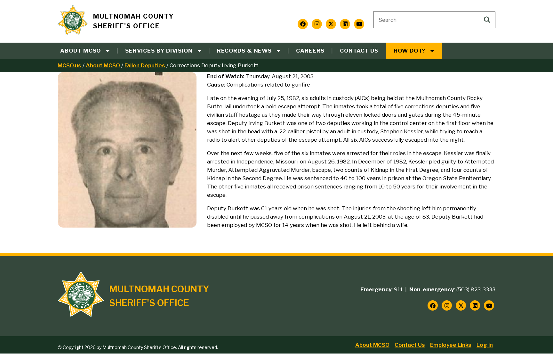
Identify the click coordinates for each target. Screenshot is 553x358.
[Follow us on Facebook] (303, 24)
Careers (310, 50)
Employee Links (450, 345)
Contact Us (359, 50)
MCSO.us (69, 65)
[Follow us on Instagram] (317, 24)
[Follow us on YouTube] (359, 24)
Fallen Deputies (144, 65)
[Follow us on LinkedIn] (345, 24)
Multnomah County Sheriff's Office (133, 21)
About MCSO (103, 65)
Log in (485, 345)
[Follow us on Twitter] (331, 24)
